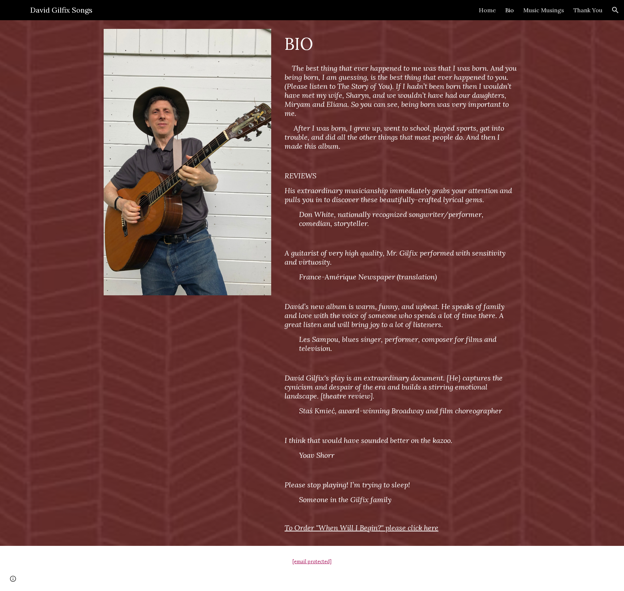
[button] (615, 10)
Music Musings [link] (543, 10)
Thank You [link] (587, 10)
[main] (401, 43)
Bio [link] (509, 10)
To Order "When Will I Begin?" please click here (361, 527)
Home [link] (487, 10)
